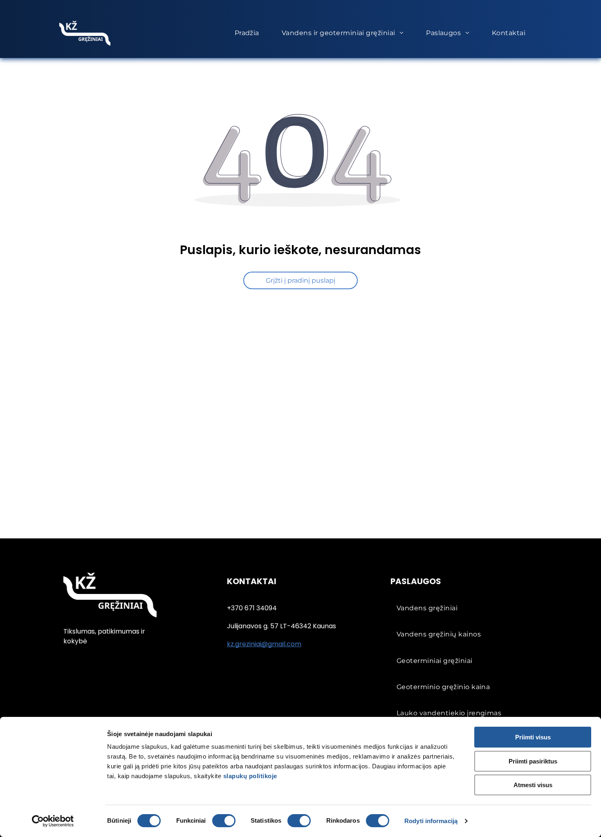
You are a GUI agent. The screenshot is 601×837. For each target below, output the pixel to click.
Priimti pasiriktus (533, 761)
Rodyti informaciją (430, 820)
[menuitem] (250, 33)
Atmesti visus (533, 784)
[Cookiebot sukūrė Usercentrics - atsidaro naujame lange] (53, 821)
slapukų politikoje (250, 775)
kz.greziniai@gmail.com (264, 644)
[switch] (223, 820)
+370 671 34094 (252, 608)
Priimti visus (533, 737)
